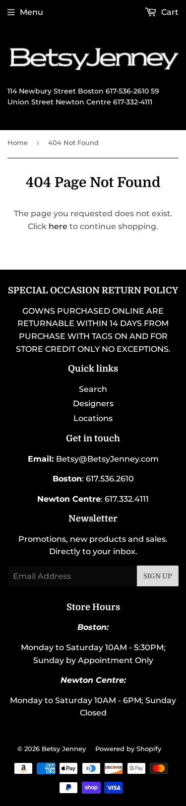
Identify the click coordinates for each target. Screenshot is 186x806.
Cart (169, 12)
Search (93, 389)
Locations (93, 418)
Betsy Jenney (64, 749)
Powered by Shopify (128, 749)
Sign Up (157, 576)
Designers (93, 403)
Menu (31, 12)
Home (17, 142)
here (58, 226)
